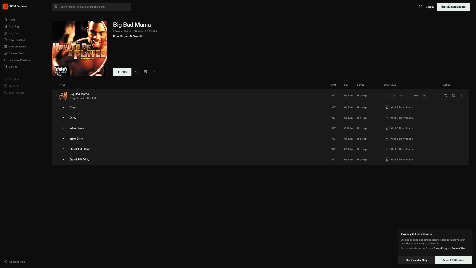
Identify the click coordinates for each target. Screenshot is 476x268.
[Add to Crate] (453, 95)
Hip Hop (362, 95)
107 (333, 95)
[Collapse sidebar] (47, 6)
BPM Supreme (18, 6)
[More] (462, 95)
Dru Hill (138, 36)
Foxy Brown (121, 36)
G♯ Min (348, 95)
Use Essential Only (416, 260)
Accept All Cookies (453, 260)
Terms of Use (458, 248)
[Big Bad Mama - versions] (56, 95)
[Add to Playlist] (445, 95)
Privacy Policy (440, 248)
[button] (420, 6)
